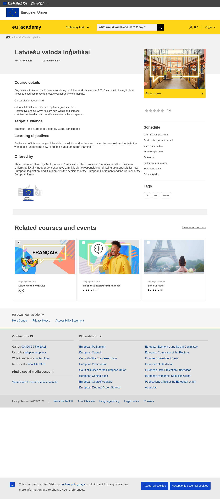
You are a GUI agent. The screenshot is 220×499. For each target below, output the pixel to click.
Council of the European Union (98, 358)
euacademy (26, 27)
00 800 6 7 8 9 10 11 (33, 346)
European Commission (93, 364)
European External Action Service (99, 387)
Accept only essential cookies (190, 485)
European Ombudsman (159, 364)
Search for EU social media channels (34, 382)
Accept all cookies (155, 485)
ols (147, 195)
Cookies (149, 401)
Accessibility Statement (70, 320)
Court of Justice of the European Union (102, 370)
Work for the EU (63, 401)
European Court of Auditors (95, 381)
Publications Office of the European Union (170, 381)
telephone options (36, 352)
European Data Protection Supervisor (168, 370)
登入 (196, 27)
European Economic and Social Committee (171, 346)
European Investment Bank (161, 358)
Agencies (151, 387)
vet (155, 195)
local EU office (36, 364)
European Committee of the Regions (167, 352)
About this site (86, 401)
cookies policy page (73, 484)
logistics (166, 195)
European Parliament (92, 346)
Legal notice (131, 401)
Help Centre (19, 320)
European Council (90, 352)
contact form (42, 358)
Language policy (109, 401)
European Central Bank (93, 375)
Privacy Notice (41, 320)
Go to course (153, 93)
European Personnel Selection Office (167, 375)
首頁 (8, 37)
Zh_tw (209, 27)
